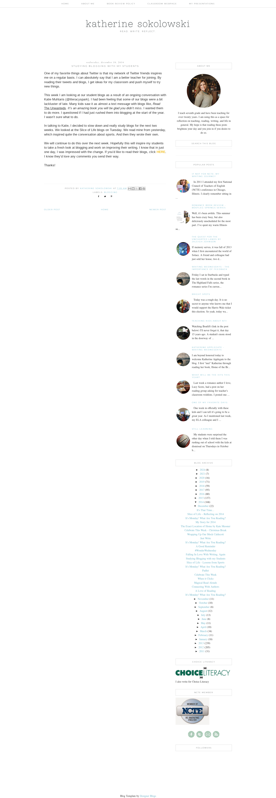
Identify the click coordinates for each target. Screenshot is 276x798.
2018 (201, 486)
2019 (201, 481)
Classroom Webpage (162, 3)
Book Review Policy (121, 3)
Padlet (205, 570)
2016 (201, 494)
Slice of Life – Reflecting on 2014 (205, 514)
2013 (201, 643)
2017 (201, 490)
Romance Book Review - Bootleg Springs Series (209, 206)
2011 (201, 651)
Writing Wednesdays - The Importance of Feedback (211, 268)
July (203, 615)
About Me (88, 3)
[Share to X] (137, 188)
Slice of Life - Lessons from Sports (205, 562)
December (203, 506)
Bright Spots (201, 294)
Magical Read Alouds (205, 582)
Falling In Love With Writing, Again (205, 554)
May (203, 623)
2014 (201, 502)
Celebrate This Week (205, 574)
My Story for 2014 (206, 522)
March (203, 631)
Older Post (52, 209)
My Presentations (202, 3)
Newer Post (157, 209)
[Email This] (129, 188)
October (203, 603)
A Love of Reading (205, 590)
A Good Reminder (205, 546)
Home (65, 3)
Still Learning (202, 429)
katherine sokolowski (138, 23)
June (204, 619)
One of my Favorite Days (210, 402)
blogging (111, 192)
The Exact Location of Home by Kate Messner (205, 526)
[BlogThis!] (133, 188)
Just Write (205, 538)
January (203, 639)
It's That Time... (205, 510)
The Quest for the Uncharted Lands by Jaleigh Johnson (206, 239)
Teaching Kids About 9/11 (209, 321)
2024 (202, 469)
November (203, 599)
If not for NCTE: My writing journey (205, 175)
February (203, 635)
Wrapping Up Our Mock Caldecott (205, 534)
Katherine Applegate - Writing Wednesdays (208, 348)
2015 (201, 498)
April (203, 627)
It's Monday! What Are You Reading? (206, 518)
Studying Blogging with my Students (205, 558)
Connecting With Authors (205, 586)
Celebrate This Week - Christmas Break (205, 530)
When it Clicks (205, 578)
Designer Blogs (148, 796)
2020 (201, 478)
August (203, 611)
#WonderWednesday (205, 550)
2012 (201, 647)
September (204, 607)
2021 (202, 473)
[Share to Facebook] (140, 188)
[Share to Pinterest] (144, 188)
